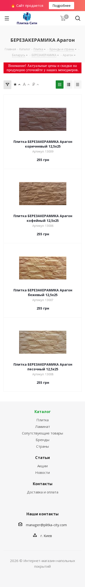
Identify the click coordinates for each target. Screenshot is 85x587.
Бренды (42, 439)
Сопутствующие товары (42, 433)
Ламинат (42, 426)
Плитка (42, 420)
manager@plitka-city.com (46, 524)
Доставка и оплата (42, 492)
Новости (42, 472)
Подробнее (61, 5)
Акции (42, 465)
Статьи (42, 457)
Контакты (42, 483)
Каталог (42, 411)
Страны (42, 446)
